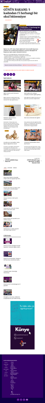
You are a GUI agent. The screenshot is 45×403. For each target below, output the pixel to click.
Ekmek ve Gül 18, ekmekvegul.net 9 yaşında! (12, 284)
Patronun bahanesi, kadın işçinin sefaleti (11, 198)
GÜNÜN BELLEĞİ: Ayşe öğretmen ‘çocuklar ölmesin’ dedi (33, 161)
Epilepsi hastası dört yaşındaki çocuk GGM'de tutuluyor (12, 219)
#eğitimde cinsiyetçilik (30, 70)
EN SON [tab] (5, 167)
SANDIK (6, 367)
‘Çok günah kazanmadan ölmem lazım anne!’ (32, 143)
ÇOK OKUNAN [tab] (9, 167)
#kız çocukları (19, 70)
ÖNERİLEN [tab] (15, 167)
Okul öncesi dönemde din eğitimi (32, 117)
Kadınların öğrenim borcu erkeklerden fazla (10, 118)
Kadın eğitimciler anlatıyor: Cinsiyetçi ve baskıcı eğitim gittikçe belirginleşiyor (32, 93)
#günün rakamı (8, 70)
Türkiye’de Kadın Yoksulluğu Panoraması (10, 272)
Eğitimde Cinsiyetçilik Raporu (30, 65)
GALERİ (6, 372)
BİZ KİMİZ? (6, 375)
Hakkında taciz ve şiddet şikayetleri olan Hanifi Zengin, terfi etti (11, 229)
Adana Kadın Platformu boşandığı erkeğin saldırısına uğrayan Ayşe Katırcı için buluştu (12, 179)
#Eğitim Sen (24, 70)
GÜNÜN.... (6, 374)
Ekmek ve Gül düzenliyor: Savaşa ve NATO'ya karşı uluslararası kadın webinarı (12, 260)
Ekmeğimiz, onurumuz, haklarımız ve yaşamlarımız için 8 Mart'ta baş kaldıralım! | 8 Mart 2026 (12, 298)
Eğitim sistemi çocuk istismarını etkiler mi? (11, 93)
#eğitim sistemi (13, 70)
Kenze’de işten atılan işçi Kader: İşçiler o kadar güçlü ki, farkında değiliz (12, 188)
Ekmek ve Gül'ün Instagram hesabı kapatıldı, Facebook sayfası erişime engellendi (12, 247)
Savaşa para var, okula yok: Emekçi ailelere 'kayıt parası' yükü (11, 209)
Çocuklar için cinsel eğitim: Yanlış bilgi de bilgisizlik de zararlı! (11, 143)
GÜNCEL (6, 362)
